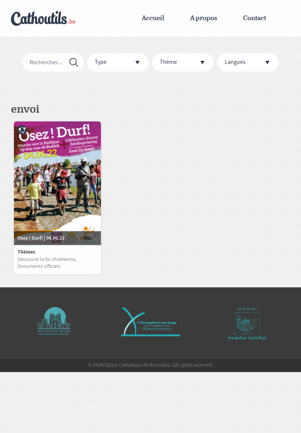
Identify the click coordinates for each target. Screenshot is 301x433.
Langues (235, 62)
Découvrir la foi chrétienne (46, 259)
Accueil (153, 18)
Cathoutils (43, 18)
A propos (203, 18)
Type (100, 62)
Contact (254, 18)
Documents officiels (39, 266)
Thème (168, 62)
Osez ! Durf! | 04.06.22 (41, 238)
